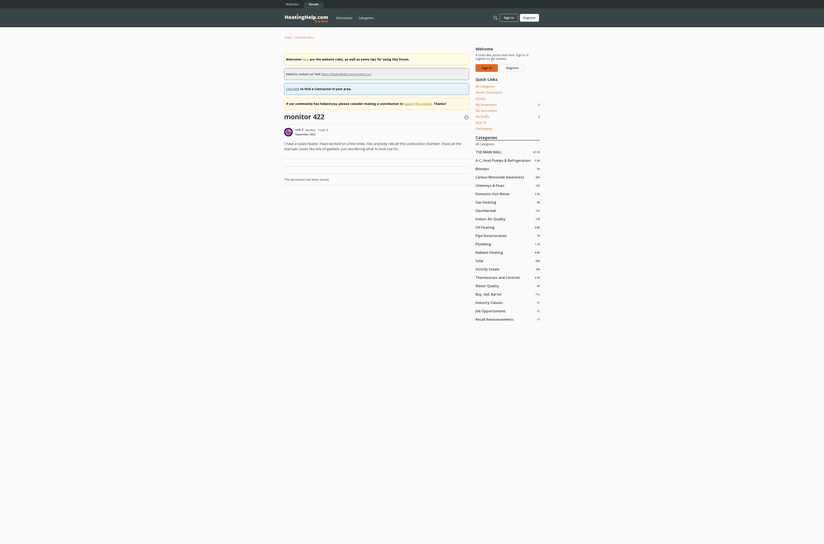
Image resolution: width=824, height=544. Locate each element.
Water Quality (508, 286)
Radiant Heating (508, 252)
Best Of (481, 123)
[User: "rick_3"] (288, 132)
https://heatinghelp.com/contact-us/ (346, 74)
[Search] (495, 18)
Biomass (508, 168)
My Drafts (508, 117)
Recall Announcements (508, 319)
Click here (292, 89)
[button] (466, 118)
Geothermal (508, 210)
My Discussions (486, 111)
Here (305, 59)
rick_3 (299, 129)
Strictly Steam (508, 269)
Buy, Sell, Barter (508, 294)
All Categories (485, 86)
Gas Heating (508, 202)
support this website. (418, 104)
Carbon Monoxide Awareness (508, 177)
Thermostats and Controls (508, 277)
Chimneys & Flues (508, 185)
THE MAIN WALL (508, 152)
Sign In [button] (487, 68)
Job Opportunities (508, 311)
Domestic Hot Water (508, 194)
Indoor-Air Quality (508, 219)
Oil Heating (508, 227)
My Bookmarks (508, 105)
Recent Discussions (489, 92)
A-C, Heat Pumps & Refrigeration (508, 160)
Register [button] (512, 68)
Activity (480, 99)
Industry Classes (508, 302)
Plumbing (508, 244)
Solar (508, 260)
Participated (484, 129)
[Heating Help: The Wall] (306, 18)
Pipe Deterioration (508, 235)
